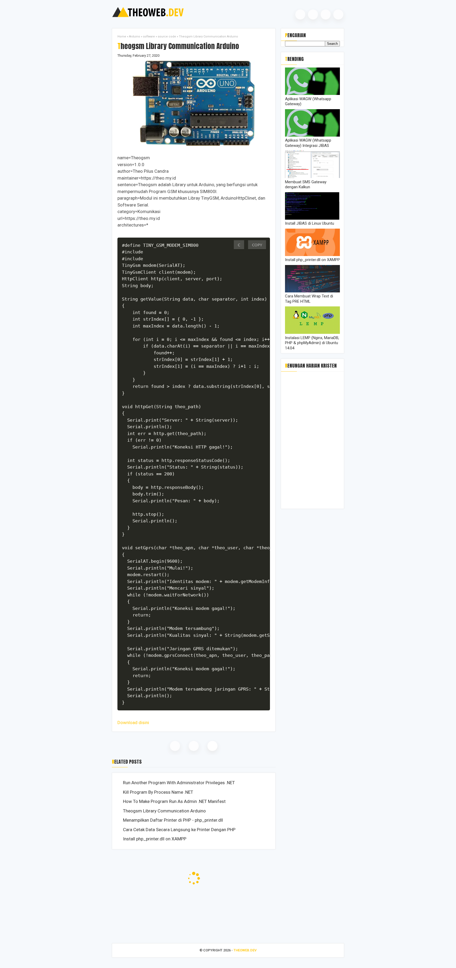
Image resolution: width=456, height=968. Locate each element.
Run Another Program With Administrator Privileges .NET (179, 782)
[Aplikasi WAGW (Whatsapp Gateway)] (312, 93)
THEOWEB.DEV (245, 950)
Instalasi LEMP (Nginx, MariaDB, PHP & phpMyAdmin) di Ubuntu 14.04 (312, 342)
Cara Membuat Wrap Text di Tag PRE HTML (309, 299)
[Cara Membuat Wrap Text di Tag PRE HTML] (312, 291)
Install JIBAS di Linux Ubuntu (309, 223)
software (149, 36)
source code (167, 36)
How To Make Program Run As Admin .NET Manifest (174, 801)
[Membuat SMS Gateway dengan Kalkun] (312, 176)
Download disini (133, 722)
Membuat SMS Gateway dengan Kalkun (305, 185)
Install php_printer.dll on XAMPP (154, 838)
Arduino (134, 36)
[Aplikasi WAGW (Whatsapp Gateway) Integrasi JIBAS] (312, 135)
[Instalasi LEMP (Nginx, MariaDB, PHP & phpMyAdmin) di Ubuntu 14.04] (312, 332)
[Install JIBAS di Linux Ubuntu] (312, 218)
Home (121, 36)
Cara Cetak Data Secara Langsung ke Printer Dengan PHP (179, 829)
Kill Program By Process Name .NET (158, 792)
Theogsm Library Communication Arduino (164, 810)
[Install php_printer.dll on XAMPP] (312, 254)
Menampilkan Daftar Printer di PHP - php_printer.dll (173, 820)
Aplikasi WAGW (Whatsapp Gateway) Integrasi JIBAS (308, 143)
